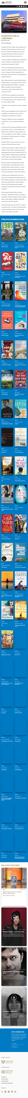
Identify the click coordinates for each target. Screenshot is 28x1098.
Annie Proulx (18, 796)
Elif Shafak (17, 304)
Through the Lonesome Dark (20, 365)
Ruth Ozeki (17, 274)
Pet (2, 276)
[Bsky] (26, 6)
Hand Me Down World (20, 480)
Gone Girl (3, 452)
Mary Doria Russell (5, 479)
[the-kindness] (7, 379)
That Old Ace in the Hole (20, 798)
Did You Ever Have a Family (19, 395)
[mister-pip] (21, 639)
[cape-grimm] (21, 726)
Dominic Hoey (4, 245)
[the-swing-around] (21, 813)
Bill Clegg (17, 392)
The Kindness (4, 394)
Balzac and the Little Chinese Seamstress (20, 857)
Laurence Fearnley (19, 245)
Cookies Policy (4, 1081)
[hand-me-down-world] (21, 465)
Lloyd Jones (18, 479)
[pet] (7, 261)
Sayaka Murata (18, 333)
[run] (7, 610)
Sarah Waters (4, 537)
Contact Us (4, 1077)
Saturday (3, 712)
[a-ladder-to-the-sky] (7, 349)
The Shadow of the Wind (7, 741)
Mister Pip (17, 654)
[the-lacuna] (7, 552)
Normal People (4, 335)
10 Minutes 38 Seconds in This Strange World (20, 306)
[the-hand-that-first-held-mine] (7, 494)
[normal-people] (7, 320)
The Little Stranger (5, 538)
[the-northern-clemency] (21, 552)
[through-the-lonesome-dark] (21, 349)
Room (16, 509)
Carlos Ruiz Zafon (5, 739)
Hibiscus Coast (18, 712)
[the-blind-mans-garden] (7, 408)
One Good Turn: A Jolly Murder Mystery (6, 684)
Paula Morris (18, 711)
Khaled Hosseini (19, 623)
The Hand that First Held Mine (7, 510)
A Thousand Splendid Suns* (20, 626)
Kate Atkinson (4, 681)
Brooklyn (17, 538)
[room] (21, 494)
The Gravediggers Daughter (19, 596)
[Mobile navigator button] (25, 3)
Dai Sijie (17, 855)
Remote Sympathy (5, 305)
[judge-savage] (21, 754)
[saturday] (7, 697)
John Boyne (4, 363)
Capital (16, 423)
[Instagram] (17, 6)
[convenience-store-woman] (21, 320)
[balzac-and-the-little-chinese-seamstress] (21, 842)
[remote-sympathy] (7, 290)
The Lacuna (4, 567)
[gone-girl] (7, 437)
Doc (2, 480)
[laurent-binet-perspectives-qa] (14, 966)
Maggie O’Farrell (5, 507)
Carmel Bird (17, 739)
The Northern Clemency (20, 567)
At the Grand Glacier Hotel (19, 247)
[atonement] (7, 842)
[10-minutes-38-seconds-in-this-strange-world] (21, 290)
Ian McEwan (4, 711)
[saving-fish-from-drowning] (21, 668)
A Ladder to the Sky (6, 364)
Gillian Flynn (4, 450)
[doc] (7, 465)
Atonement (4, 857)
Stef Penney (18, 450)
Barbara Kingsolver (5, 565)
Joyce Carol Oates (19, 594)
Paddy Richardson (19, 363)
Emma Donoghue (19, 507)
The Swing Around (19, 828)
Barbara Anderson (19, 827)
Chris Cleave (4, 594)
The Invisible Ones (19, 452)
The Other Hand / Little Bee (6, 596)
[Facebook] (19, 6)
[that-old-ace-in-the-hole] (21, 783)
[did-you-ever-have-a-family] (21, 379)
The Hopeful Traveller (6, 828)
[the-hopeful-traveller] (7, 813)
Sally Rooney (4, 333)
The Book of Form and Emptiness (20, 277)
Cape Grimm (18, 741)
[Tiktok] (23, 6)
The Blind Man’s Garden (7, 423)
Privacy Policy (4, 1079)
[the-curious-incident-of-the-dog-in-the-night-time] (7, 783)
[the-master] (7, 754)
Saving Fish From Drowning (19, 684)
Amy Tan (17, 681)
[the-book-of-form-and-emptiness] (21, 261)
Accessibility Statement (7, 1083)
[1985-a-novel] (7, 231)
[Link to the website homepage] (9, 2)
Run (2, 625)
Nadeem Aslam (5, 422)
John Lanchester (19, 422)
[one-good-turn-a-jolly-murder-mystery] (7, 668)
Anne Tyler (3, 653)
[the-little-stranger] (7, 523)
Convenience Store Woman (19, 336)
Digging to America (6, 654)
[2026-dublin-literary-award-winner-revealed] (14, 887)
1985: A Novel (4, 246)
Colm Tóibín (18, 537)
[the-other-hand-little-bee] (7, 580)
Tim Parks (17, 768)
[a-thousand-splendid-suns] (21, 610)
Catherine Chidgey (5, 274)
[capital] (21, 408)
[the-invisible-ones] (21, 437)
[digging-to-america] (7, 639)
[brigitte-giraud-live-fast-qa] (14, 926)
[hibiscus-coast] (21, 697)
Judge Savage (18, 769)
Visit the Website (6, 43)
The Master (4, 769)
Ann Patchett (4, 623)
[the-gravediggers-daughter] (21, 580)
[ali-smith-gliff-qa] (14, 1006)
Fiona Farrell (4, 827)
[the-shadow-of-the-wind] (7, 726)
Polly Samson (4, 392)
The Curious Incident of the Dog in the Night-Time (6, 799)
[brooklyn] (21, 523)
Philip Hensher (18, 565)
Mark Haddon (4, 796)
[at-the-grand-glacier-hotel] (21, 231)
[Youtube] (21, 6)
